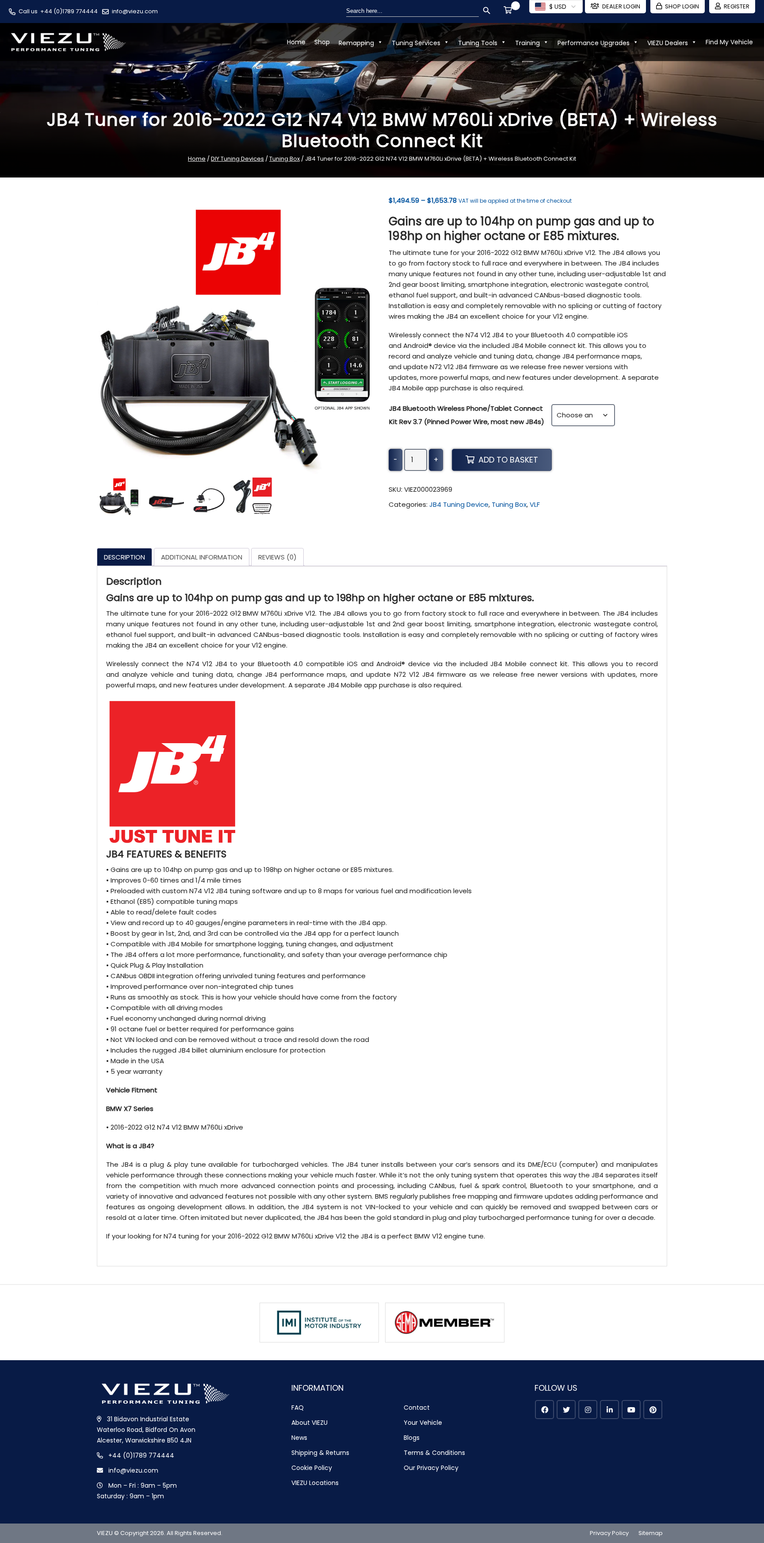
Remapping (356, 43)
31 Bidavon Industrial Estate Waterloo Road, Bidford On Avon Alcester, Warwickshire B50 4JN (146, 1430)
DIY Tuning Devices (237, 158)
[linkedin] (609, 1409)
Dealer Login (621, 6)
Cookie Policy (311, 1467)
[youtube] (631, 1409)
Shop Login (682, 6)
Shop (322, 42)
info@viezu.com (135, 11)
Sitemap (650, 1533)
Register (736, 6)
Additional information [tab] (201, 557)
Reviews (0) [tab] (277, 557)
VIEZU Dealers (667, 43)
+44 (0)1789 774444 (69, 11)
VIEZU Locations (315, 1482)
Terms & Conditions (434, 1452)
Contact (417, 1407)
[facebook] (544, 1409)
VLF (535, 504)
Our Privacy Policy (431, 1467)
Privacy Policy (609, 1533)
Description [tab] (124, 557)
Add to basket (508, 459)
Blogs (412, 1437)
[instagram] (587, 1409)
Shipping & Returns (320, 1452)
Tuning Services (416, 43)
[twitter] (566, 1409)
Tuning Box (284, 158)
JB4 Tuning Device (459, 504)
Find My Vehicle (729, 42)
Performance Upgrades (594, 43)
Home (296, 42)
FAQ (297, 1407)
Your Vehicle (423, 1422)
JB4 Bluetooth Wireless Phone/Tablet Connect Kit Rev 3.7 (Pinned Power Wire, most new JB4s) (466, 415)
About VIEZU (309, 1422)
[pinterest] (652, 1409)
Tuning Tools (477, 43)
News (299, 1437)
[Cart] (509, 11)
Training (527, 43)
